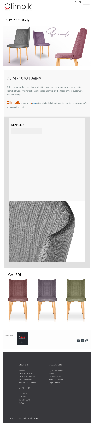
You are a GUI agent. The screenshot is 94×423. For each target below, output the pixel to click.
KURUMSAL (23, 394)
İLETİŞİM (22, 397)
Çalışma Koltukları (25, 373)
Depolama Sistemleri (27, 383)
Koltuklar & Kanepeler (27, 376)
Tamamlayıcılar (55, 376)
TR (80, 2)
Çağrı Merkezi (54, 383)
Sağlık (51, 373)
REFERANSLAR (24, 400)
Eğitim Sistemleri (56, 370)
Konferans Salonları (57, 379)
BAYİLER (21, 403)
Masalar (21, 370)
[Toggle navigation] (86, 6)
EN (76, 2)
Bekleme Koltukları (26, 379)
